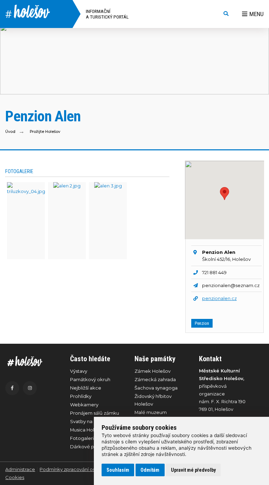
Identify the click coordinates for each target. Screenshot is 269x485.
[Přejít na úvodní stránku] (30, 361)
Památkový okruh (90, 379)
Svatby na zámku (89, 421)
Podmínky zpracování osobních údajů (82, 469)
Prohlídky (80, 396)
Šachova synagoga (156, 388)
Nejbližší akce (85, 388)
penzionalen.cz (219, 298)
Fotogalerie (83, 438)
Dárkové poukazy (90, 446)
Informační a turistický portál (107, 14)
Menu (256, 13)
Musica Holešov (87, 430)
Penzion (202, 323)
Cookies (14, 477)
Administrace (20, 469)
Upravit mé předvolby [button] (193, 470)
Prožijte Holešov (45, 131)
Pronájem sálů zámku (94, 413)
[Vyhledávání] (225, 14)
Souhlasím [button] (117, 470)
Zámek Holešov (152, 371)
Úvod (10, 131)
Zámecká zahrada (155, 379)
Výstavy (78, 371)
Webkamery (84, 404)
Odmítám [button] (149, 470)
